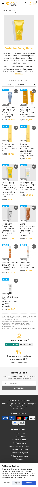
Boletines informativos (19, 449)
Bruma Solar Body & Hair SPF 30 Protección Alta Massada (10, 266)
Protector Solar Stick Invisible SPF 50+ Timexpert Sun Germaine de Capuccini (28, 187)
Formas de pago (19, 440)
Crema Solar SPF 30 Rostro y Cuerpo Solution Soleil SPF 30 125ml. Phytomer (27, 112)
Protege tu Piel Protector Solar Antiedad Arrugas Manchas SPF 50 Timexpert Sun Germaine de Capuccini (9, 190)
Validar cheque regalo (19, 456)
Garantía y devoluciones (19, 446)
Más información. (19, 477)
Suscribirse (19, 388)
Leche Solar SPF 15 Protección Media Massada (27, 265)
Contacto (19, 459)
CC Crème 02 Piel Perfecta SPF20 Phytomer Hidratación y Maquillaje (9, 112)
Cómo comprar (19, 433)
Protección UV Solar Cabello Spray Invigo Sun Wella (9, 147)
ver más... (19, 74)
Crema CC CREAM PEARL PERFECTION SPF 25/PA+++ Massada (10, 301)
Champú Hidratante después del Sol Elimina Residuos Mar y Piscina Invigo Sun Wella (27, 150)
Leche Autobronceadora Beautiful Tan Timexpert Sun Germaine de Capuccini (27, 229)
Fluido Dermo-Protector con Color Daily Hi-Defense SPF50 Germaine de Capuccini (8, 229)
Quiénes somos (20, 436)
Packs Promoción (24, 324)
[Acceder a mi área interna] (30, 3)
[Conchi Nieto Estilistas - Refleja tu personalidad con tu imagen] (11, 3)
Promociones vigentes (19, 453)
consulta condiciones (19, 362)
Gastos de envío (19, 443)
